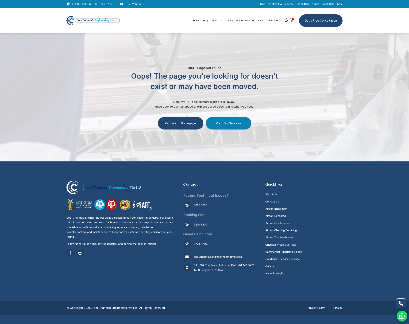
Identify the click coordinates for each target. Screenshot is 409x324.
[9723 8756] (187, 244)
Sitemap (338, 307)
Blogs (260, 20)
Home (196, 20)
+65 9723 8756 (102, 4)
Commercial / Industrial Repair (283, 251)
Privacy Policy (316, 307)
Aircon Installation (276, 208)
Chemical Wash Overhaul (280, 244)
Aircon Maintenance (277, 223)
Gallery (229, 20)
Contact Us (273, 20)
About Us (217, 20)
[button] (286, 20)
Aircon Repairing (275, 215)
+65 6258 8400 (134, 4)
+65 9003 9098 (81, 4)
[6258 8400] (187, 224)
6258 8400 (200, 224)
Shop (205, 20)
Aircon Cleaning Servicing (281, 230)
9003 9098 (200, 205)
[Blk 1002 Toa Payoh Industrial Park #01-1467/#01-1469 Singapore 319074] (187, 267)
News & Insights (275, 273)
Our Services (243, 20)
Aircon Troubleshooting (279, 237)
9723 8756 (200, 243)
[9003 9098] (187, 205)
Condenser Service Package (282, 259)
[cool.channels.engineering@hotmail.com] (187, 256)
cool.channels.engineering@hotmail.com (218, 256)
